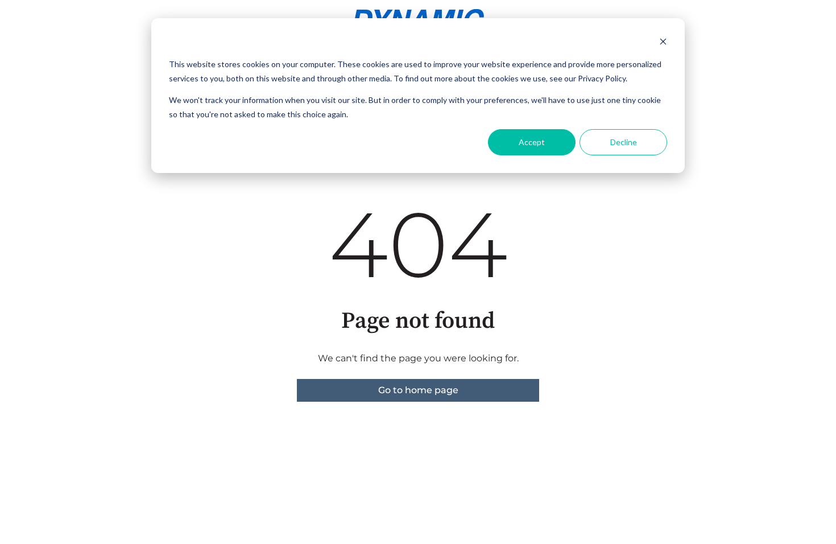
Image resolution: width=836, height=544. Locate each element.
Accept (532, 142)
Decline (623, 142)
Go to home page (418, 390)
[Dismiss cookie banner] (663, 43)
